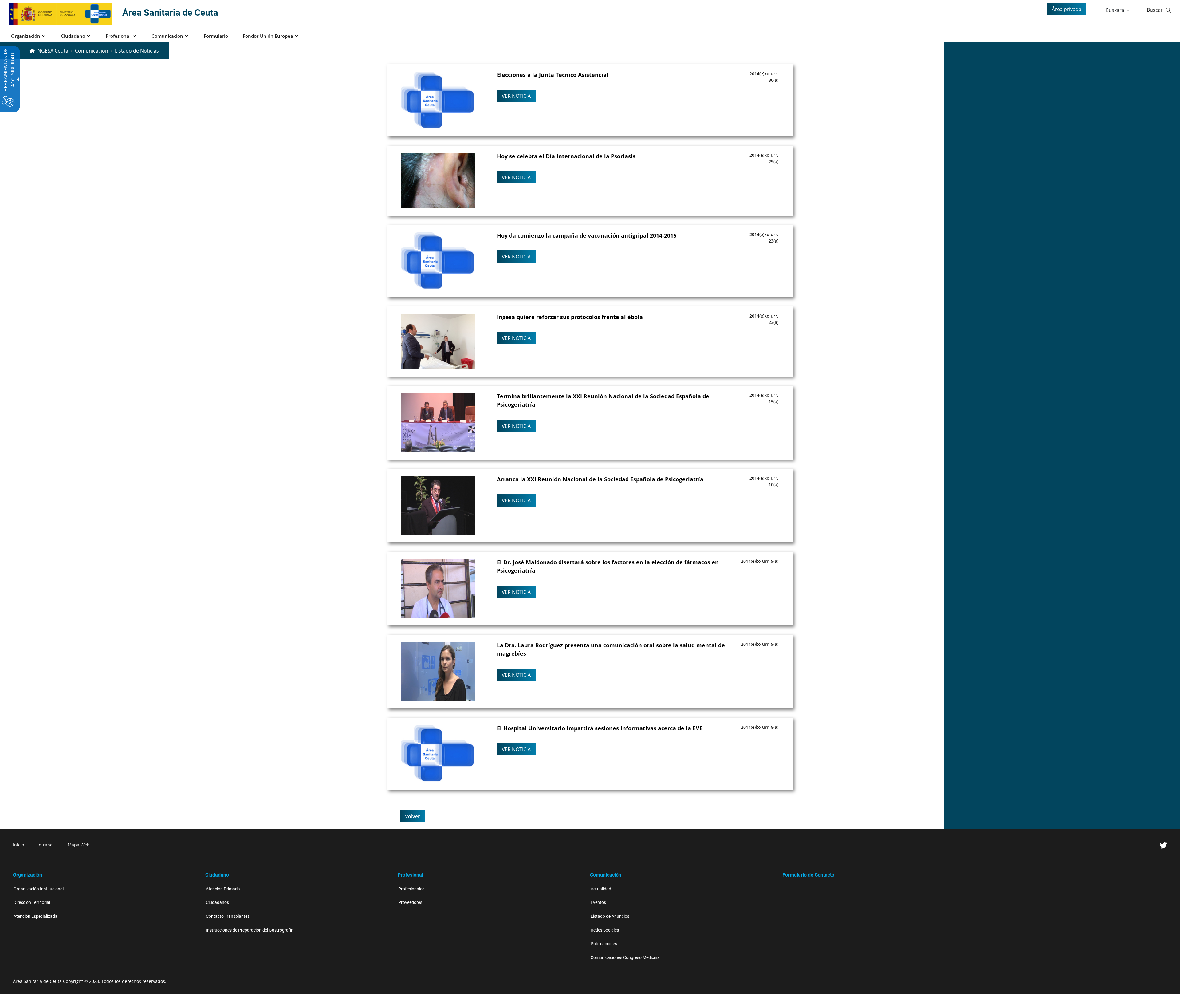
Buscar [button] (1155, 9)
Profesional (410, 875)
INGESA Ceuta (51, 50)
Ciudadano (217, 875)
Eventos (598, 902)
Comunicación (91, 50)
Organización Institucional (39, 889)
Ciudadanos (217, 902)
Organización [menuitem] (25, 36)
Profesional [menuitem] (118, 36)
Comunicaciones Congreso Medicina (625, 957)
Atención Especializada (35, 916)
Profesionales (411, 889)
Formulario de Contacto (808, 875)
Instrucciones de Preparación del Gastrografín (249, 930)
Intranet (45, 845)
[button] (1118, 10)
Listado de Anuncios (610, 916)
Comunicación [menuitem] (167, 36)
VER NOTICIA (516, 96)
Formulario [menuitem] (216, 36)
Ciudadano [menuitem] (73, 36)
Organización (27, 875)
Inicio (18, 845)
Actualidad (601, 889)
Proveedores (410, 902)
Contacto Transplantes (228, 916)
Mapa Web (79, 845)
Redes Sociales (605, 930)
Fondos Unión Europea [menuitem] (268, 36)
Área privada (1066, 9)
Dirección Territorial (32, 902)
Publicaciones (604, 943)
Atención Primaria (223, 889)
